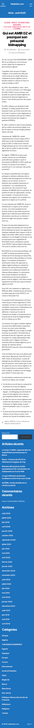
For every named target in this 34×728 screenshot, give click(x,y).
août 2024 (6, 580)
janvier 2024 (7, 602)
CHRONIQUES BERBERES (12, 644)
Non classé (6, 693)
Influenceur (25, 421)
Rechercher (6, 433)
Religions (5, 709)
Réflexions (6, 704)
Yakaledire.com (17, 4)
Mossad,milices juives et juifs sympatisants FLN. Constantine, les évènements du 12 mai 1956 (16, 468)
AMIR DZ (12, 421)
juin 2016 (5, 615)
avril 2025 (6, 558)
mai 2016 (5, 619)
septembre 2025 (9, 540)
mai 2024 (6, 593)
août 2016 (6, 610)
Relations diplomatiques (13, 423)
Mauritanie (6, 689)
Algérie (7, 22)
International (24, 22)
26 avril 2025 (25, 49)
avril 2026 (6, 527)
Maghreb (17, 25)
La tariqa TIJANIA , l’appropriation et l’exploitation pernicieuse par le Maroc (16, 452)
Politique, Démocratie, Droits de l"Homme (17, 27)
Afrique (5, 636)
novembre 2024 (8, 575)
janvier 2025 (7, 566)
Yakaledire (12, 49)
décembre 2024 (8, 571)
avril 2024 (6, 597)
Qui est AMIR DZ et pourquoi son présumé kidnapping (17, 39)
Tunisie (5, 713)
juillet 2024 (6, 584)
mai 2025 (6, 553)
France (14, 22)
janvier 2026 (7, 531)
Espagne (5, 653)
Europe (5, 658)
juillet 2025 (6, 544)
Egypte (5, 649)
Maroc (4, 684)
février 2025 (7, 562)
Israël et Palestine (9, 671)
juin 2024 (6, 588)
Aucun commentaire (18, 53)
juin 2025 (6, 549)
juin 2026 (6, 522)
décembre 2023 (8, 606)
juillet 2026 (6, 518)
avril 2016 (6, 624)
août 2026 (6, 513)
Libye (4, 675)
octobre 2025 (7, 535)
